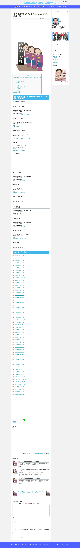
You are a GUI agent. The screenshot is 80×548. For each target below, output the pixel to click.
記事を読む (20, 466)
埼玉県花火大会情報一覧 (19, 285)
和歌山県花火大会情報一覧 (20, 319)
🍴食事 (34, 6)
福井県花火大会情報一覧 (19, 314)
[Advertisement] (31, 30)
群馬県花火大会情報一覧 (19, 282)
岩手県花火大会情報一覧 (19, 262)
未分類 (54, 59)
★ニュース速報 (58, 6)
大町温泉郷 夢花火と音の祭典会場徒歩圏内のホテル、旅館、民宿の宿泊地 (27, 77)
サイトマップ (13, 7)
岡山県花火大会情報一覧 (19, 334)
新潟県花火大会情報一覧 (19, 295)
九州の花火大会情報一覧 (19, 394)
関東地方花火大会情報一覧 (20, 376)
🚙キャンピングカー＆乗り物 (45, 6)
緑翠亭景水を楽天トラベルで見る (19, 192)
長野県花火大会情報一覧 (19, 297)
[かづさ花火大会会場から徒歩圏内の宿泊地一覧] (15, 463)
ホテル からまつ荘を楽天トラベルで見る (20, 126)
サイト (14, 525)
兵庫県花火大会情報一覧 (19, 329)
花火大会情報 (55, 62)
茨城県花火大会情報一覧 (19, 280)
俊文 (48, 453)
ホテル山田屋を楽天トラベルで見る (19, 226)
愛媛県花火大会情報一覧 (19, 349)
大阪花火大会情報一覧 (19, 324)
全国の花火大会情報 (17, 92)
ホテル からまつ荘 (18, 80)
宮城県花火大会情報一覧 (19, 270)
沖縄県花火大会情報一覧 (19, 371)
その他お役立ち (56, 53)
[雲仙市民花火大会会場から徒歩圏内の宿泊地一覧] (15, 480)
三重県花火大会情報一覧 (19, 307)
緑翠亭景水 (17, 85)
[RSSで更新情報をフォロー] (66, 1)
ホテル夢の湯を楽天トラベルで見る (19, 214)
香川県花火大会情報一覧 (19, 344)
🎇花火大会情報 (18, 6)
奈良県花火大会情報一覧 (19, 322)
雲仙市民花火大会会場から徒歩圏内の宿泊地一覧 (29, 478)
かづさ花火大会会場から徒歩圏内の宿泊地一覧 (29, 461)
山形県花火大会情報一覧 (19, 267)
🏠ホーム (13, 6)
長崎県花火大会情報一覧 (19, 366)
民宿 (44, 453)
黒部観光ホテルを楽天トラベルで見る (20, 238)
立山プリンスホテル (18, 78)
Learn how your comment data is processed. (36, 537)
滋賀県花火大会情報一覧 (19, 317)
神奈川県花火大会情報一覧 (20, 277)
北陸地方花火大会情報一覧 (20, 384)
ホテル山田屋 (17, 88)
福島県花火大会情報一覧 (19, 272)
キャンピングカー (56, 54)
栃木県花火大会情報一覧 (19, 275)
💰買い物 (30, 6)
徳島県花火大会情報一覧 (19, 347)
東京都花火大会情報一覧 (19, 287)
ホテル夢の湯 (17, 87)
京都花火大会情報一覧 (19, 327)
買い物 (54, 64)
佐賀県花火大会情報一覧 (19, 364)
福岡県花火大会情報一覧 (19, 354)
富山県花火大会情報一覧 (19, 309)
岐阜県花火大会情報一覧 (19, 302)
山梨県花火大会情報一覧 (19, 292)
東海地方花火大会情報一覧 (20, 381)
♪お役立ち (52, 6)
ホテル (25, 453)
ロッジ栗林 (17, 91)
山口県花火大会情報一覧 (19, 342)
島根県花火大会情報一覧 (19, 339)
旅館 (42, 453)
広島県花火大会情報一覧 (19, 337)
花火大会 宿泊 (25, 6)
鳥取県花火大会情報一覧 (19, 332)
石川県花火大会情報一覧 (19, 312)
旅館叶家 (16, 82)
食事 (54, 65)
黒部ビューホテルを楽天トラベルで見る (20, 180)
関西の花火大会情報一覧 (19, 386)
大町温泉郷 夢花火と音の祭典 (33, 453)
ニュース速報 (55, 56)
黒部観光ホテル (18, 90)
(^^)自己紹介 (64, 6)
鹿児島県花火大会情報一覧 (20, 369)
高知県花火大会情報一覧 (19, 352)
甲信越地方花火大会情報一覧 (20, 379)
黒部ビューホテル (18, 83)
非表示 (28, 75)
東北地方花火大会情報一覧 (20, 374)
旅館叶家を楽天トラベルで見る (19, 150)
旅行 (54, 57)
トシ (14, 2)
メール (14, 521)
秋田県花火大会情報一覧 (19, 265)
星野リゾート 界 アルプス (19, 86)
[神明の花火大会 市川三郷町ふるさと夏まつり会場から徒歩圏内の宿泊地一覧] (15, 471)
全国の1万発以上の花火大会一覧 (21, 255)
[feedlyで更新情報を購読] (64, 1)
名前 (14, 517)
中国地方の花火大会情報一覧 (20, 389)
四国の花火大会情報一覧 (19, 391)
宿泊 (40, 453)
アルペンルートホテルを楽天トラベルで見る (21, 138)
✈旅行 (38, 6)
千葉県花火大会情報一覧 (19, 290)
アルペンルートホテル (19, 81)
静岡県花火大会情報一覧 (19, 300)
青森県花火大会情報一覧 (19, 260)
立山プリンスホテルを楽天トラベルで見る (21, 114)
